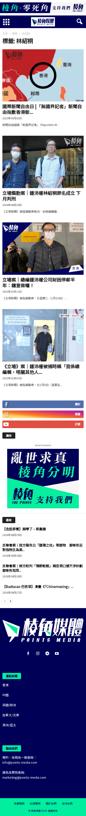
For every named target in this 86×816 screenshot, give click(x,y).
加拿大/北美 (10, 715)
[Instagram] (38, 653)
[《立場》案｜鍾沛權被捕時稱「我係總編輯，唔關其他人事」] (43, 335)
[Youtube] (57, 653)
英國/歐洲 (9, 705)
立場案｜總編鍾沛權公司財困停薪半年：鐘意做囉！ (38, 282)
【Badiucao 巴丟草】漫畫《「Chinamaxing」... (37, 586)
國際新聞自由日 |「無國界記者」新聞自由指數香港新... (42, 109)
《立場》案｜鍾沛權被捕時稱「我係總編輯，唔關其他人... (41, 369)
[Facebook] (29, 653)
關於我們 (51, 803)
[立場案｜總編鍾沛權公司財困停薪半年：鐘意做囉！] (43, 248)
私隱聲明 (35, 803)
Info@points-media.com (19, 762)
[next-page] (10, 600)
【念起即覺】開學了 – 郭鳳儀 (24, 528)
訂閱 (77, 424)
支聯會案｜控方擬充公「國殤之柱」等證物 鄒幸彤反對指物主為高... (42, 547)
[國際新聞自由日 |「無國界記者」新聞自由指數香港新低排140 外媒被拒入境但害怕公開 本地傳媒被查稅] (43, 75)
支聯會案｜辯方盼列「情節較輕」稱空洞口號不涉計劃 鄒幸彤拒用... (44, 568)
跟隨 (77, 414)
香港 (5, 685)
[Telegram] (48, 653)
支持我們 (67, 803)
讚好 (77, 404)
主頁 (5, 33)
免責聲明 (19, 803)
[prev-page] (4, 600)
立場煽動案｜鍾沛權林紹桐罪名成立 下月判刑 (41, 196)
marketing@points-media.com (24, 777)
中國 (5, 695)
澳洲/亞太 (9, 725)
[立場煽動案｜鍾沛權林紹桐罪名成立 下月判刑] (43, 162)
